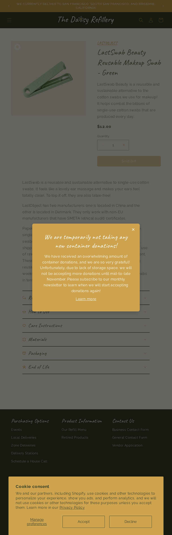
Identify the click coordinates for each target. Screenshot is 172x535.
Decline (131, 522)
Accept (84, 522)
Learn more (86, 299)
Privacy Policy (72, 507)
